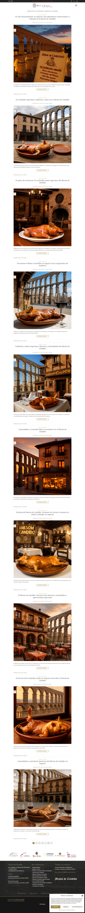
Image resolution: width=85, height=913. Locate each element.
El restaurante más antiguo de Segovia (42, 882)
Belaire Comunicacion (19, 900)
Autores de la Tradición (38, 872)
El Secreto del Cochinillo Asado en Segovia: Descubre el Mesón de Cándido (42, 679)
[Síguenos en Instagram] (9, 1)
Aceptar (55, 906)
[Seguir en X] (10, 1)
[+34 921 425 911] (74, 1)
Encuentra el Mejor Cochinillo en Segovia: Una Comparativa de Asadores (42, 264)
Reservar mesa (36, 869)
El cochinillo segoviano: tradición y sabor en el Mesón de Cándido (42, 100)
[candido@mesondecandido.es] (71, 1)
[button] (82, 895)
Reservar (38, 1)
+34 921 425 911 (12, 869)
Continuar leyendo (42, 89)
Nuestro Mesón (36, 867)
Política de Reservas (22, 893)
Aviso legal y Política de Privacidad (60, 893)
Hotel (42, 1)
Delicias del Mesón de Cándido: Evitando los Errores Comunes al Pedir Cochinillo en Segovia (42, 513)
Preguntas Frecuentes (45, 893)
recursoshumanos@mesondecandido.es (65, 872)
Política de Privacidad (70, 909)
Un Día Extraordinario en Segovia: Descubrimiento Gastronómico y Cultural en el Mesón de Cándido (42, 17)
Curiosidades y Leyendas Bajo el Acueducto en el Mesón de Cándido (43, 430)
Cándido (50, 22)
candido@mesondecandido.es (16, 870)
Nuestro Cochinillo (41, 870)
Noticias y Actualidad (37, 884)
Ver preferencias (77, 906)
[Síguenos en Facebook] (8, 1)
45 (48, 843)
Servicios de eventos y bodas (39, 877)
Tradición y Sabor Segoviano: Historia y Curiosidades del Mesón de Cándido (42, 347)
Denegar (65, 906)
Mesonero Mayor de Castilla (39, 874)
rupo (38, 881)
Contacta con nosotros (38, 886)
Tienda (33, 1)
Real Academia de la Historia (39, 876)
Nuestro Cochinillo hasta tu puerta (41, 879)
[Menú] (76, 5)
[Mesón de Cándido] (42, 5)
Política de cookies (62, 909)
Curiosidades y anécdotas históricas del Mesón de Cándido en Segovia (42, 762)
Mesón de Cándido (42, 14)
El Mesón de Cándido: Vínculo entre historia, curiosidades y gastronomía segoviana (42, 596)
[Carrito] (76, 1)
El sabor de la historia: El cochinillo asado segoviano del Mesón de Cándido (43, 181)
